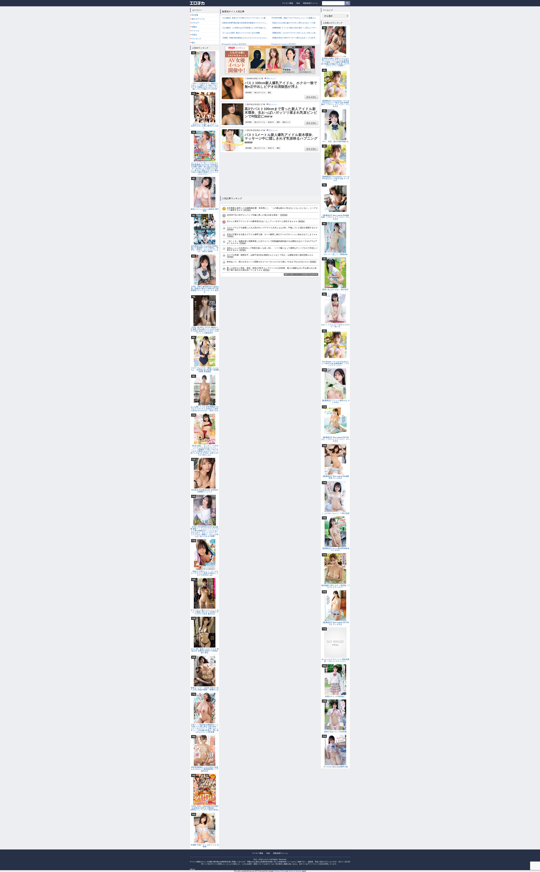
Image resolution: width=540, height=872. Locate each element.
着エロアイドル (259, 92)
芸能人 (194, 27)
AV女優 (195, 15)
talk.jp (192, 869)
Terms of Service (295, 871)
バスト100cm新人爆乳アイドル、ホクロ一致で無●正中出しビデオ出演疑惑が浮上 (281, 84)
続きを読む (311, 97)
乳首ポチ (271, 122)
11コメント (273, 130)
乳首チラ (271, 148)
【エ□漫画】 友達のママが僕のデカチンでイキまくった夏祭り (245, 18)
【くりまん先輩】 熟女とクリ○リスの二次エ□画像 (241, 33)
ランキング (196, 39)
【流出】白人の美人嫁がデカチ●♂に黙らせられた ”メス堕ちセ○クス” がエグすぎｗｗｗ (295, 23)
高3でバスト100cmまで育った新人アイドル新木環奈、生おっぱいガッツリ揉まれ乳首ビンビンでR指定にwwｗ (281, 112)
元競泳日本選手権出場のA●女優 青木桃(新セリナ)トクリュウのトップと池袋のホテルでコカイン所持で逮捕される (245, 23)
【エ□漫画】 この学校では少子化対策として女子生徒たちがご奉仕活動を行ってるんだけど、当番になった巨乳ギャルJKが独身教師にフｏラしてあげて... (245, 28)
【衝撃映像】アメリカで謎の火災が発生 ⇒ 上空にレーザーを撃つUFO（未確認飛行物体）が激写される (295, 28)
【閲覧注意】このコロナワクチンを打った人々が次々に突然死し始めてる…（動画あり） (295, 33)
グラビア (195, 23)
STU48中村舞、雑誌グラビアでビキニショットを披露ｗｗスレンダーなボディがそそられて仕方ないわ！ (295, 18)
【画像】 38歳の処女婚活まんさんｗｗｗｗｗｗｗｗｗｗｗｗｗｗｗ (245, 38)
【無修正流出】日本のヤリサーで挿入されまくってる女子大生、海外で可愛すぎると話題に (295, 38)
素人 (194, 43)
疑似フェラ (286, 122)
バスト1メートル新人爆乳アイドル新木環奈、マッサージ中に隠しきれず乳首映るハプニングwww (281, 138)
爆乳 (269, 92)
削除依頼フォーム (310, 3)
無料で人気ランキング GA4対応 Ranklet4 (300, 275)
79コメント (271, 78)
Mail (298, 3)
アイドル (195, 31)
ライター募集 (287, 3)
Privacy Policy (279, 871)
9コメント (273, 104)
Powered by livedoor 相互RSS (234, 44)
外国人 (194, 35)
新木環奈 (249, 92)
